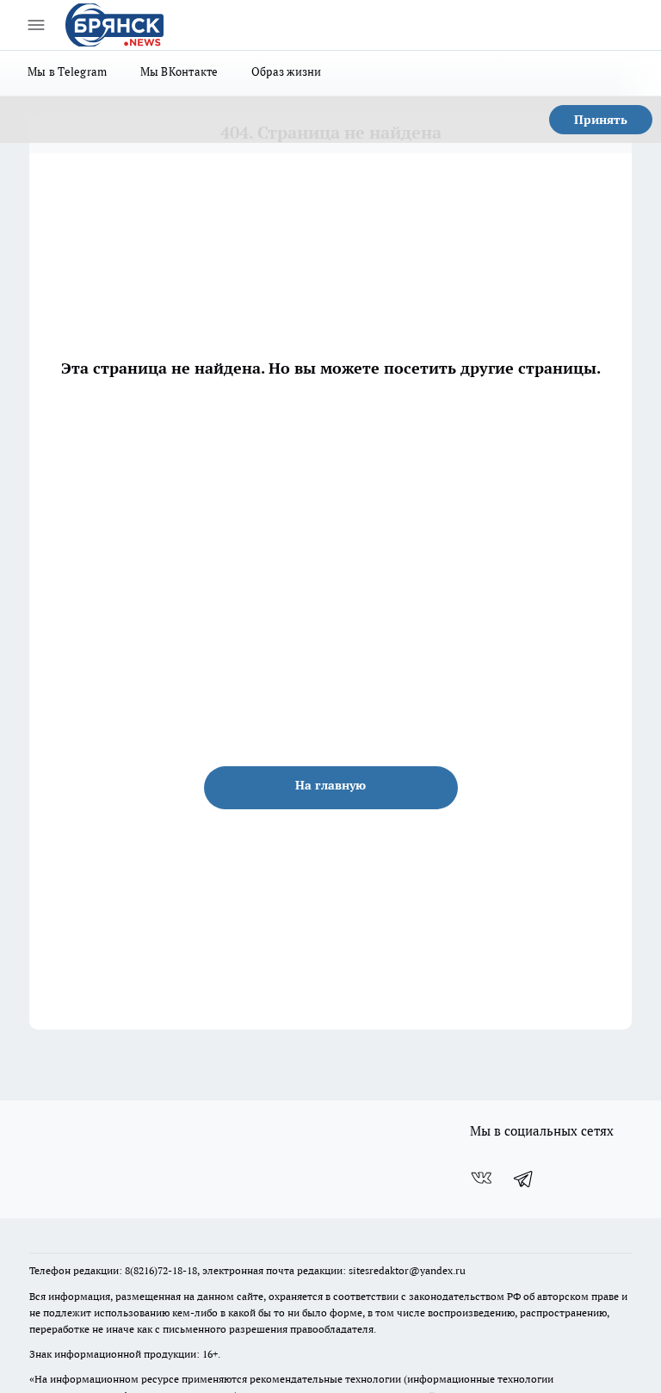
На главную (330, 785)
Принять (600, 119)
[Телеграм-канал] (524, 1178)
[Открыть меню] (36, 25)
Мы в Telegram (68, 71)
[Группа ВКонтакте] (481, 1178)
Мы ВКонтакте (179, 71)
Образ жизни (286, 71)
